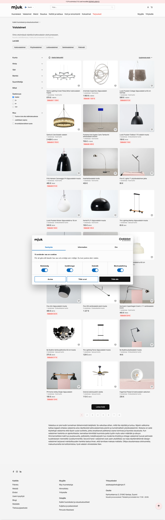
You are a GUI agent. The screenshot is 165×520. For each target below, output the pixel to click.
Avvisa (50, 279)
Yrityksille (63, 492)
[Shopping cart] (151, 7)
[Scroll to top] (158, 506)
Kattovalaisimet (19, 47)
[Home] (17, 7)
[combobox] (82, 7)
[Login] (148, 7)
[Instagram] (17, 472)
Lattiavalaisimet (52, 47)
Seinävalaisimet (68, 47)
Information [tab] (82, 247)
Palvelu (15, 485)
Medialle (16, 504)
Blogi (14, 500)
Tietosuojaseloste (19, 508)
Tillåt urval (82, 279)
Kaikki (17, 97)
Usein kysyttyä (18, 496)
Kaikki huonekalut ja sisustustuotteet (25, 22)
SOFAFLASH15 (94, 2)
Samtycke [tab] (49, 247)
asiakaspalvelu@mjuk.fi (115, 485)
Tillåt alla (114, 279)
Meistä (15, 489)
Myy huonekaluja (66, 485)
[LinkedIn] (20, 472)
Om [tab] (116, 247)
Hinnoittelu (63, 489)
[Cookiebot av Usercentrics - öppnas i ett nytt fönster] (121, 239)
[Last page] (119, 415)
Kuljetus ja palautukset (68, 506)
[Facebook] (13, 472)
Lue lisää (15, 41)
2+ (16, 100)
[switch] (70, 270)
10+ (16, 107)
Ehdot (15, 492)
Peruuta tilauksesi (66, 510)
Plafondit (81, 47)
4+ (16, 104)
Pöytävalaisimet (36, 47)
